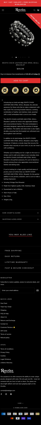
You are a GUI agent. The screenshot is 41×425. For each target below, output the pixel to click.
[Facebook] (1, 394)
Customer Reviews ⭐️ (8, 327)
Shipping (3, 310)
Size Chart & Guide (11, 213)
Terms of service (6, 334)
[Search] (34, 10)
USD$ (19, 403)
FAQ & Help (5, 314)
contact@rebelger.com (8, 391)
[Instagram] (6, 394)
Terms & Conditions (7, 349)
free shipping (13, 251)
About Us (4, 317)
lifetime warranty (16, 262)
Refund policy (5, 338)
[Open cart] (38, 10)
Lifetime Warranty (6, 363)
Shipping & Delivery (12, 219)
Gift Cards (4, 331)
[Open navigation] (3, 10)
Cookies (3, 356)
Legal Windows (6, 359)
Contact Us (4, 324)
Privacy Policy (5, 352)
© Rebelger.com (20, 407)
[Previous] (12, 57)
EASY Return (12, 256)
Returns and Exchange (8, 320)
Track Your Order (6, 307)
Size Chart (4, 303)
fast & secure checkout (19, 268)
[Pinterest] (11, 394)
